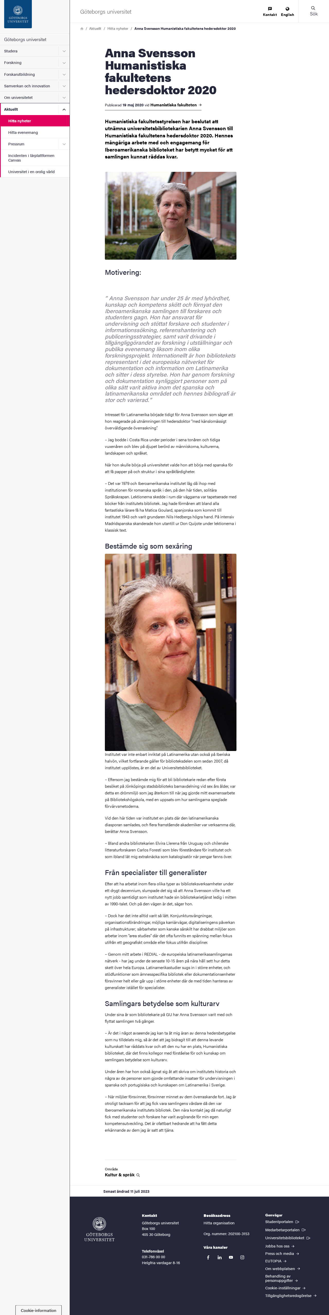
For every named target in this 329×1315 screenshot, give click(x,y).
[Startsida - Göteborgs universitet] (35, 16)
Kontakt (270, 14)
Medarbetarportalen (286, 1229)
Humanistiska (174, 104)
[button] (313, 11)
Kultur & (120, 1174)
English (287, 14)
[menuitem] (270, 12)
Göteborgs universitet (25, 39)
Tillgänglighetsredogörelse (289, 1295)
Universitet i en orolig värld (31, 171)
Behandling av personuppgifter (279, 1278)
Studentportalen (282, 1221)
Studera (10, 50)
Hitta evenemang (23, 132)
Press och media (280, 1253)
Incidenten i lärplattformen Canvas (31, 157)
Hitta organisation (219, 1222)
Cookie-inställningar (283, 1287)
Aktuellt (11, 109)
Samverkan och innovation (27, 85)
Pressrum (16, 143)
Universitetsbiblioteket (288, 1237)
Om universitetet (18, 97)
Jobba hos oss (277, 1245)
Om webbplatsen (280, 1268)
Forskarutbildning (19, 74)
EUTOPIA (273, 1260)
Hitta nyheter (19, 120)
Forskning (13, 62)
